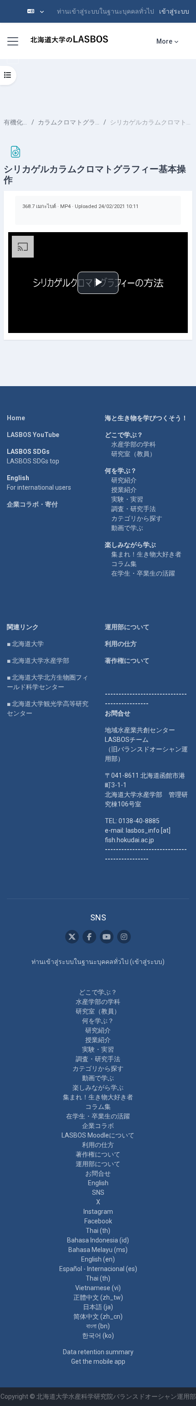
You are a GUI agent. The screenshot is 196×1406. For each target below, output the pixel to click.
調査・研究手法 (133, 508)
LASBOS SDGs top (33, 461)
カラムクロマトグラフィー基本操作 (69, 122)
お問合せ (98, 1173)
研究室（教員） (133, 453)
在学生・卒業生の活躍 (143, 573)
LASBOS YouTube (33, 434)
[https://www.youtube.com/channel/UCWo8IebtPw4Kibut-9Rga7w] (106, 937)
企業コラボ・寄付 (32, 504)
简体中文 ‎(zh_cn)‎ (98, 1316)
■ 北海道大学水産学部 (38, 660)
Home (16, 418)
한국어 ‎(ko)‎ (98, 1335)
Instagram (98, 1211)
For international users (39, 487)
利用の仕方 (121, 643)
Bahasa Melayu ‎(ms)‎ (98, 1249)
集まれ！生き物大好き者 (146, 554)
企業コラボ (98, 1125)
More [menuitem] (164, 41)
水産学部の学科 (133, 444)
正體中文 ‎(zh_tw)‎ (98, 1297)
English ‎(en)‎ (98, 1259)
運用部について (127, 627)
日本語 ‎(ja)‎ (98, 1307)
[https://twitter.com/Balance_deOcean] (72, 937)
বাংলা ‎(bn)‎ (98, 1326)
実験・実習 (127, 499)
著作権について (127, 660)
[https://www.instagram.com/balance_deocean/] (124, 937)
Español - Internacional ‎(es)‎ (98, 1268)
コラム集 (124, 563)
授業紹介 (124, 489)
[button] (35, 11)
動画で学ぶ (127, 528)
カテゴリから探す (136, 518)
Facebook (98, 1221)
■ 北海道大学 (25, 643)
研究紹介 (124, 480)
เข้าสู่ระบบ (174, 11)
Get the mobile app (98, 1361)
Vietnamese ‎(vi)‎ (98, 1288)
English (98, 1183)
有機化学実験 (16, 122)
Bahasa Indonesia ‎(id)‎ (98, 1240)
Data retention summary (98, 1352)
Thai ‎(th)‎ (98, 1230)
